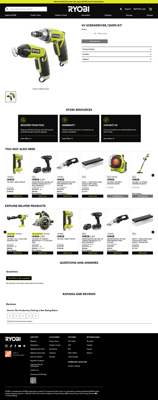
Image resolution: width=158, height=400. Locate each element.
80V (69, 349)
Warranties (34, 345)
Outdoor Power (61, 15)
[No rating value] (88, 33)
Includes (85, 54)
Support (128, 9)
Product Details (88, 49)
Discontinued (94, 41)
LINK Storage (73, 357)
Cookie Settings (11, 395)
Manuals (33, 341)
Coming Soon (118, 196)
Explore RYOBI (10, 15)
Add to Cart (17, 196)
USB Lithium (72, 353)
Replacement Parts (37, 349)
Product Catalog (74, 366)
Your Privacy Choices (87, 393)
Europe (89, 349)
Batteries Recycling (37, 353)
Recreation (85, 15)
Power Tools (36, 15)
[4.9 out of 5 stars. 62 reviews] (35, 189)
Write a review (102, 34)
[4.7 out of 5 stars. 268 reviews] (35, 246)
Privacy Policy (59, 393)
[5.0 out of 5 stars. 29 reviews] (60, 189)
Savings (150, 15)
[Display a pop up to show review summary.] (41, 190)
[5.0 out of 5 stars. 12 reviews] (10, 189)
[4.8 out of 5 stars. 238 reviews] (10, 246)
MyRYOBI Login (139, 9)
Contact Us (34, 370)
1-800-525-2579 (30, 393)
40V (69, 345)
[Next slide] (75, 55)
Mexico (89, 353)
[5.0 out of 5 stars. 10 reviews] (85, 189)
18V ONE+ (72, 341)
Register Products (37, 361)
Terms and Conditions (44, 393)
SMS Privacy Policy (71, 393)
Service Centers (36, 357)
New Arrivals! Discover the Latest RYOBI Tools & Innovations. (79, 2)
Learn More (25, 138)
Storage (129, 15)
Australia (90, 341)
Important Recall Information (36, 365)
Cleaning (107, 15)
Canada (89, 345)
